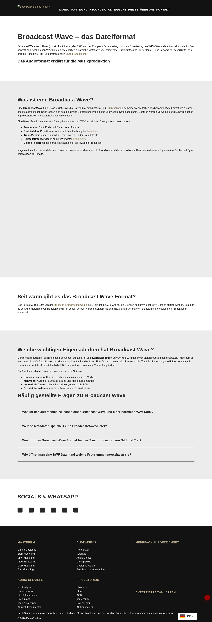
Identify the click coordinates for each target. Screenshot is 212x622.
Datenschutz (83, 603)
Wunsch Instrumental (29, 607)
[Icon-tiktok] (53, 510)
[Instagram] (31, 510)
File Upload (24, 599)
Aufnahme (92, 131)
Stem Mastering (26, 553)
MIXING (64, 9)
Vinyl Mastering (26, 557)
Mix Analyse (24, 587)
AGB (79, 595)
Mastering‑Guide (86, 565)
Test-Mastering (26, 569)
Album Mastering (27, 561)
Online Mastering (27, 549)
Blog (79, 591)
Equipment (79, 139)
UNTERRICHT (117, 9)
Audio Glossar (84, 557)
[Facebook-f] (20, 510)
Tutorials (81, 553)
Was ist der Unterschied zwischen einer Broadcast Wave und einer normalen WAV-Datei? (87, 412)
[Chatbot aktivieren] (207, 598)
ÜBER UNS (147, 9)
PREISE (133, 9)
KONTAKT (163, 9)
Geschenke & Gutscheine (91, 569)
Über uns (82, 587)
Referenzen (83, 549)
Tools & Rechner (27, 603)
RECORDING (97, 9)
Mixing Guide (84, 561)
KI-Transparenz (85, 607)
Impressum (83, 599)
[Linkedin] (64, 510)
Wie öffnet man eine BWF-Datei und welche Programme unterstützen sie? (76, 454)
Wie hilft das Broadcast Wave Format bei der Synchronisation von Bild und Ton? (81, 440)
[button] (106, 412)
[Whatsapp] (75, 510)
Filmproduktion (114, 108)
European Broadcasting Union (70, 305)
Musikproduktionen (76, 54)
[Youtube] (42, 510)
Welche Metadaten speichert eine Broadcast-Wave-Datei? (64, 426)
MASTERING (79, 9)
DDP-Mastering (26, 565)
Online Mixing (25, 591)
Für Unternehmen (27, 595)
